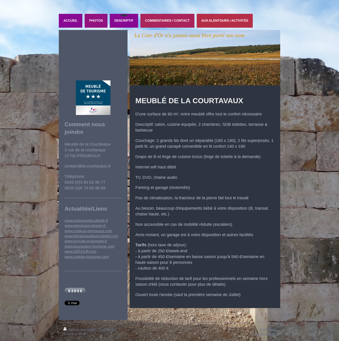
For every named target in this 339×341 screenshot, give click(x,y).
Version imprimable (82, 329)
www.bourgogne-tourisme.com (89, 246)
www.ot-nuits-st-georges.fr (86, 241)
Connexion (268, 329)
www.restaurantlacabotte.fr (86, 221)
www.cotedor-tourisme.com (87, 257)
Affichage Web (265, 334)
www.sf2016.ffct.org (80, 251)
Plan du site (107, 329)
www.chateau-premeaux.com (88, 231)
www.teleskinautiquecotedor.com (91, 236)
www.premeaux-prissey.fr (85, 226)
